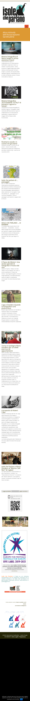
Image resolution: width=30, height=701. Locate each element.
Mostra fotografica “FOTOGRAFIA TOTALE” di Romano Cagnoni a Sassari (11, 103)
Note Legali (15, 636)
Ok (21, 699)
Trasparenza (22, 636)
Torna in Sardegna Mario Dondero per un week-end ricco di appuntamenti (11, 348)
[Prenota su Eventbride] (23, 627)
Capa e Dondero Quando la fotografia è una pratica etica (11, 306)
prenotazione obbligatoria (20, 605)
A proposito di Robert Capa (10, 411)
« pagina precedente (6, 491)
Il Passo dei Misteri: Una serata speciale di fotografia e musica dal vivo (11, 264)
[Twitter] (11, 627)
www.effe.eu (14, 571)
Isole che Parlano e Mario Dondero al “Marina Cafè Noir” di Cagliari (11, 468)
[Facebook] (11, 620)
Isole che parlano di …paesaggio (10, 181)
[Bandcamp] (17, 627)
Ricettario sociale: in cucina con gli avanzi (9, 143)
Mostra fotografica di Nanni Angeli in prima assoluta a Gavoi (10, 58)
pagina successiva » (24, 491)
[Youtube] (23, 620)
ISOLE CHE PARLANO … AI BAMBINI (11, 224)
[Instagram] (17, 620)
